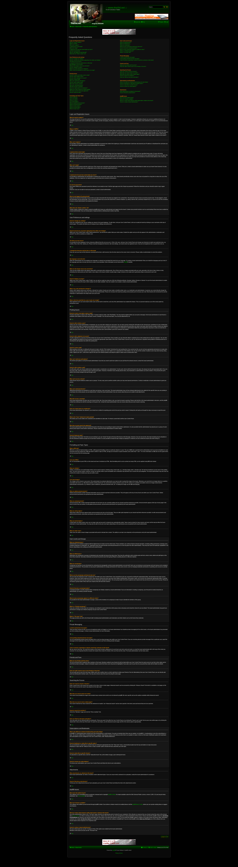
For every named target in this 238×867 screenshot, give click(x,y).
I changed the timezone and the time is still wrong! (81, 63)
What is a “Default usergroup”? (127, 50)
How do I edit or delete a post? (76, 76)
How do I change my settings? (76, 58)
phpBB (125, 262)
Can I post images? (74, 101)
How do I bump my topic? (75, 92)
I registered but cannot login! (76, 46)
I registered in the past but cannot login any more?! (81, 49)
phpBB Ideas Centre (137, 804)
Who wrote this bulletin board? (127, 97)
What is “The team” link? (125, 52)
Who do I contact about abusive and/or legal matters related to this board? (136, 100)
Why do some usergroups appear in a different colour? (132, 49)
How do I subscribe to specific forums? (129, 84)
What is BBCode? (74, 97)
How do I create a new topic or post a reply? (80, 75)
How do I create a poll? (75, 79)
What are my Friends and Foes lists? (128, 65)
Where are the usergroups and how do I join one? (131, 46)
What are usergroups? (125, 45)
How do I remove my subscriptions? (128, 86)
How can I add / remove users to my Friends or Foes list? (133, 66)
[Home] (87, 14)
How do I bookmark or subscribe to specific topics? (131, 83)
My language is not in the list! (76, 64)
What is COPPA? (73, 43)
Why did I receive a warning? (76, 86)
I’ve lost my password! (75, 50)
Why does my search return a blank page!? (130, 74)
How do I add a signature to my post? (78, 78)
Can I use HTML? (74, 98)
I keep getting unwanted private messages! (129, 58)
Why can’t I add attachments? (76, 85)
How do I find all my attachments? (127, 92)
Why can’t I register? (74, 45)
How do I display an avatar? (76, 67)
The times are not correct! (75, 61)
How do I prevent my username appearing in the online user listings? (85, 60)
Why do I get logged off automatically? (78, 52)
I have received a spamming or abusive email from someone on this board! (137, 60)
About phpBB (81, 796)
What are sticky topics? (75, 105)
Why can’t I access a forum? (76, 83)
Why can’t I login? (74, 48)
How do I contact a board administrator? (129, 101)
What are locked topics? (75, 107)
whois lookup (76, 816)
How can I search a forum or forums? (128, 71)
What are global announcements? (77, 102)
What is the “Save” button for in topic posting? (80, 89)
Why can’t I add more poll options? (77, 80)
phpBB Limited (111, 794)
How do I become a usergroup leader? (128, 48)
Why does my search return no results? (129, 72)
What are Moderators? (125, 43)
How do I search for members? (127, 75)
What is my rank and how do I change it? (79, 68)
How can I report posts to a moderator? (78, 87)
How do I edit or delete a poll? (76, 82)
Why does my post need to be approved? (79, 90)
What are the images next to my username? (79, 65)
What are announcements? (76, 104)
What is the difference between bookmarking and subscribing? (134, 82)
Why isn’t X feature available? (126, 99)
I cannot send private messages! (127, 57)
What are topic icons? (74, 108)
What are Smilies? (74, 100)
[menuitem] (143, 22)
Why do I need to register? (76, 42)
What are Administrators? (125, 42)
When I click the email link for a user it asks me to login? (82, 70)
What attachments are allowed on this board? (130, 91)
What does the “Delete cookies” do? (78, 53)
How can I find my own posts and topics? (129, 77)
